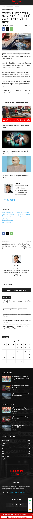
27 (8, 361)
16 (21, 354)
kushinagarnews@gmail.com (17, 492)
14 (13, 354)
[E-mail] (5, 200)
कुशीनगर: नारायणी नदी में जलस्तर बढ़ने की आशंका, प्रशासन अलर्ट (17, 320)
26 (4, 361)
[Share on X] (30, 506)
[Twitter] (11, 200)
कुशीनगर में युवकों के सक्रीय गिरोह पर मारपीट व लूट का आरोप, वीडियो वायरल (8, 220)
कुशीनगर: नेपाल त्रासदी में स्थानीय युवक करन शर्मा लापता (15, 309)
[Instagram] (12, 504)
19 (4, 358)
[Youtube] (13, 200)
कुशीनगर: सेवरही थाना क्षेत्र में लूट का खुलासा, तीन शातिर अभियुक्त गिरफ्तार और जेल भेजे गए (17, 302)
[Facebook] (3, 29)
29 (17, 361)
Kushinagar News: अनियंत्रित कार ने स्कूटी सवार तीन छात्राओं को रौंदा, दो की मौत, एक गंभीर (15, 327)
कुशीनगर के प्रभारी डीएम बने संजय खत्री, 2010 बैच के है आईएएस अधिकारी (24, 246)
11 (29, 351)
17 (25, 354)
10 (25, 351)
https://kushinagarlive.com (16, 268)
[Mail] (16, 504)
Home (3, 6)
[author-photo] (16, 263)
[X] (7, 29)
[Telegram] (15, 276)
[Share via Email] (30, 510)
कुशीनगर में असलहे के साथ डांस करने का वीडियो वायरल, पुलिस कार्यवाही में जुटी (8, 214)
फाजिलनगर (17, 6)
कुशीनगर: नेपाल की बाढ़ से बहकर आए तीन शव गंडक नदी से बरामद (17, 314)
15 (17, 354)
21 (13, 358)
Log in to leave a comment (16, 290)
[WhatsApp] (11, 29)
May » (8, 364)
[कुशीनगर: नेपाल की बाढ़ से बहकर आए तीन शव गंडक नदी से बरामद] (6, 396)
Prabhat (5, 25)
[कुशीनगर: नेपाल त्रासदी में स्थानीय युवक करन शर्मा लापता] (6, 388)
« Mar (3, 364)
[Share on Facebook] (30, 503)
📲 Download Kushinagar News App (16, 517)
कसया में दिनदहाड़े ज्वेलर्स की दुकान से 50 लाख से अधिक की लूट (9, 246)
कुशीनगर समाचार (10, 6)
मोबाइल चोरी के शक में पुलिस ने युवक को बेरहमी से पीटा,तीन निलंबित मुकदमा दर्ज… (23, 214)
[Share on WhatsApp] (30, 500)
